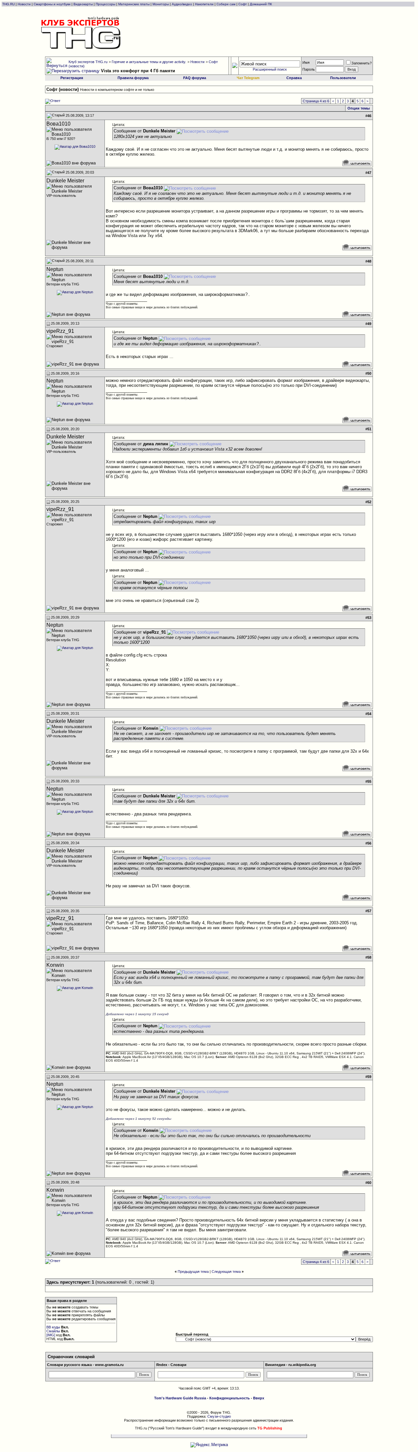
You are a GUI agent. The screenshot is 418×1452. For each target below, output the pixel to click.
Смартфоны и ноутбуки (52, 4)
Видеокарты (83, 4)
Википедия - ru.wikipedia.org (290, 1365)
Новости (24, 4)
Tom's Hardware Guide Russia (180, 1398)
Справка (294, 78)
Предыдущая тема (193, 1271)
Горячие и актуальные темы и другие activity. (149, 62)
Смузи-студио (219, 1416)
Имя (306, 62)
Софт (242, 4)
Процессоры (105, 4)
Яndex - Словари (171, 1365)
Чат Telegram (248, 78)
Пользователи (343, 78)
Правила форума (133, 78)
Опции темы (358, 108)
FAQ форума (194, 78)
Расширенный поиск (270, 69)
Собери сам (226, 4)
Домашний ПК (261, 4)
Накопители (204, 4)
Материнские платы (134, 4)
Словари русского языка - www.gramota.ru (85, 1365)
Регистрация (71, 78)
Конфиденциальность (229, 1398)
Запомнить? (361, 63)
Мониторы (161, 4)
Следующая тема (226, 1271)
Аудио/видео (182, 4)
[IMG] (50, 1335)
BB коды (53, 1327)
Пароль (308, 69)
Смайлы (53, 1331)
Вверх (258, 1398)
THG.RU (9, 4)
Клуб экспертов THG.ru (88, 62)
